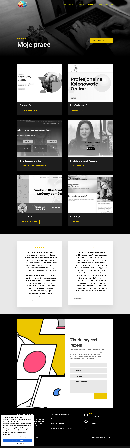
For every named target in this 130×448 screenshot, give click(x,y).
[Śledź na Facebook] (85, 428)
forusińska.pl (77, 221)
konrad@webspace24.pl (96, 416)
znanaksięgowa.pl (79, 110)
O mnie (80, 5)
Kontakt (109, 5)
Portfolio (91, 5)
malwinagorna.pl (78, 166)
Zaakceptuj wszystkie (17, 440)
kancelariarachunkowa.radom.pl (33, 166)
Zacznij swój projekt (101, 40)
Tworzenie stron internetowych (60, 414)
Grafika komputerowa (57, 423)
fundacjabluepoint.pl (29, 221)
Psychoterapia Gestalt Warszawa (83, 161)
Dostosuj (9, 437)
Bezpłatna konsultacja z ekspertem (61, 428)
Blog (100, 5)
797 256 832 (92, 423)
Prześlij (101, 396)
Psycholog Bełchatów (79, 217)
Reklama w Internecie (57, 419)
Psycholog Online (27, 105)
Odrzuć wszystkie (24, 437)
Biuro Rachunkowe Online (80, 105)
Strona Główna (67, 5)
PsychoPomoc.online (29, 110)
